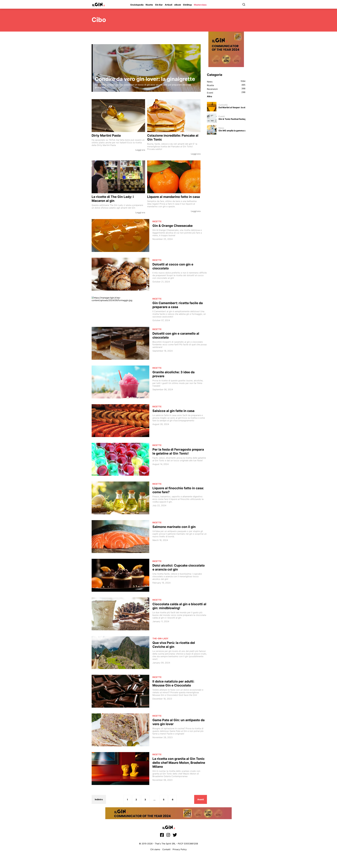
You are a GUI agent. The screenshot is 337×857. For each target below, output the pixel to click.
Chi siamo (155, 849)
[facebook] (162, 835)
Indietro (99, 799)
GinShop (187, 4)
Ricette (149, 4)
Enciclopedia (136, 4)
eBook (177, 4)
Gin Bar (159, 4)
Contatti (166, 849)
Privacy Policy (180, 849)
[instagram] (168, 835)
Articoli (168, 4)
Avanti (200, 799)
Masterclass (200, 4)
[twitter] (175, 835)
